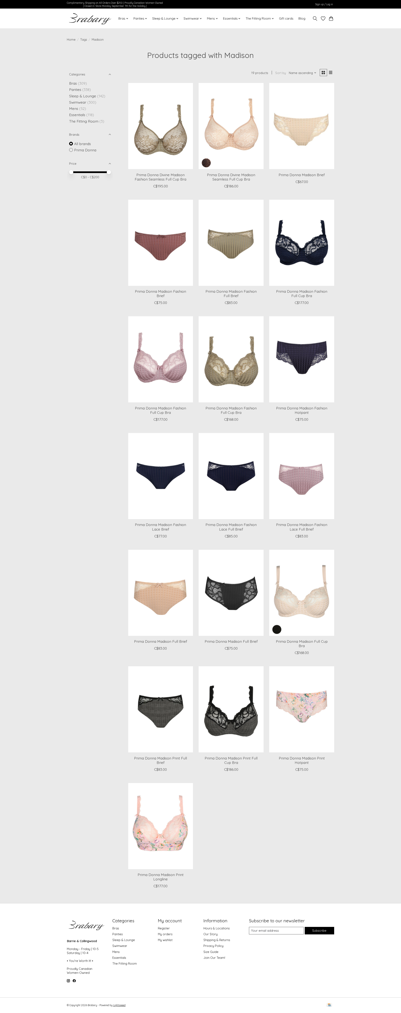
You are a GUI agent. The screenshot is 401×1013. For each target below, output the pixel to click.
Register (164, 928)
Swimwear (77, 102)
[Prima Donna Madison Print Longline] (160, 826)
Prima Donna (85, 150)
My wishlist (165, 940)
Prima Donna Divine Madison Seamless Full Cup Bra (231, 176)
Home (71, 39)
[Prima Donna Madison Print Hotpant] (301, 709)
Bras (73, 83)
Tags (83, 39)
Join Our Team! (214, 958)
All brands (82, 143)
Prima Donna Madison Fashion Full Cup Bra (301, 293)
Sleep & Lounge (82, 96)
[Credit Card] (329, 1005)
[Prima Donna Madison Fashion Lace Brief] (160, 476)
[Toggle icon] (315, 18)
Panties (75, 89)
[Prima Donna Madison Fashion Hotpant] (301, 359)
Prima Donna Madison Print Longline (161, 876)
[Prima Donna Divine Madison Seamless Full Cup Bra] (231, 126)
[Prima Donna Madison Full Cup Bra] (301, 593)
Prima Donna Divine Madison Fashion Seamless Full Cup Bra (160, 176)
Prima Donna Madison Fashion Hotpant (301, 410)
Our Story (210, 934)
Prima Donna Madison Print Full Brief (160, 760)
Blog (301, 18)
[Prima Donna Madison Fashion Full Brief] (231, 243)
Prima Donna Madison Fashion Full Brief (231, 293)
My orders (165, 934)
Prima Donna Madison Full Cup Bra (302, 643)
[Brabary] (90, 18)
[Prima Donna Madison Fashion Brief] (160, 243)
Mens (73, 108)
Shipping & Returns (216, 940)
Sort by (280, 73)
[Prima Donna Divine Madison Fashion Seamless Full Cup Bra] (160, 126)
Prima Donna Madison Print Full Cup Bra (231, 760)
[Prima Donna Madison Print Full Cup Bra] (231, 709)
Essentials (77, 114)
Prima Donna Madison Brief (302, 174)
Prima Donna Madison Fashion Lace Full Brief (231, 526)
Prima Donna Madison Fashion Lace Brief (160, 526)
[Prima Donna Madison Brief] (301, 126)
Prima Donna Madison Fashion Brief (160, 293)
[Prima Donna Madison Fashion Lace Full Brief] (231, 476)
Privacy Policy (213, 946)
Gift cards (286, 18)
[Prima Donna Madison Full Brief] (160, 593)
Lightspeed (119, 1005)
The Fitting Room (83, 121)
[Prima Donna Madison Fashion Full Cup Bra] (301, 243)
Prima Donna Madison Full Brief (160, 641)
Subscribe (319, 931)
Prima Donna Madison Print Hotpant (302, 760)
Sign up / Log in (324, 4)
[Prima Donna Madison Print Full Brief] (160, 709)
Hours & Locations (216, 928)
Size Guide (210, 952)
